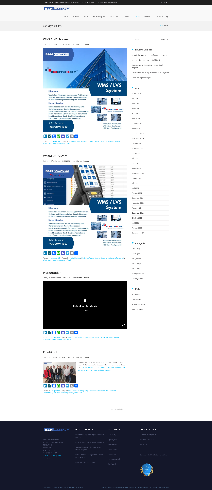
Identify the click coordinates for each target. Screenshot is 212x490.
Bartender (144, 444)
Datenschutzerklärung (144, 487)
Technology (136, 269)
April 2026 (135, 113)
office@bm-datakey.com (52, 455)
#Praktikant (85, 367)
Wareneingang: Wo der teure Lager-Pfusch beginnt (147, 66)
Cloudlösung (73, 337)
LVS (123, 141)
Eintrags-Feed (137, 299)
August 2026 (136, 93)
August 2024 (136, 178)
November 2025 (138, 138)
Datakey (97, 141)
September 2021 (138, 233)
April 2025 (135, 163)
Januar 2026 (136, 128)
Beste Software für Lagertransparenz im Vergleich (150, 73)
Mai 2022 (135, 223)
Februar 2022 (137, 228)
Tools (127, 17)
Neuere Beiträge (117, 409)
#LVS (112, 367)
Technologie (136, 264)
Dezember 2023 (138, 198)
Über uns (76, 17)
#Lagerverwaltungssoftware (101, 370)
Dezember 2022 (138, 213)
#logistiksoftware (87, 141)
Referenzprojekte (99, 17)
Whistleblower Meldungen (161, 487)
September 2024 (138, 173)
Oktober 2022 (137, 218)
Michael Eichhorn (82, 44)
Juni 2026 (135, 103)
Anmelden (136, 294)
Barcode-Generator (147, 440)
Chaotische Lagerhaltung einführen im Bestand (149, 55)
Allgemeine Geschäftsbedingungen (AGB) (115, 487)
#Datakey (106, 367)
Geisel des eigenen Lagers (141, 78)
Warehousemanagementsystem (54, 143)
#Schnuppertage (96, 367)
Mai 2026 (135, 108)
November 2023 (138, 203)
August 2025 (136, 153)
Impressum (132, 487)
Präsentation (52, 273)
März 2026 (136, 118)
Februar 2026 (137, 123)
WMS (69, 143)
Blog (138, 17)
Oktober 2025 (137, 143)
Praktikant (50, 352)
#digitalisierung (74, 141)
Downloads (114, 17)
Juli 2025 (135, 158)
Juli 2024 (135, 183)
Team (86, 17)
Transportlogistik (138, 274)
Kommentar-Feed (138, 304)
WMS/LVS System (55, 156)
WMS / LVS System (56, 39)
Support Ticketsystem (148, 435)
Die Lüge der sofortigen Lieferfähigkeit (146, 60)
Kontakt (147, 17)
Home (66, 17)
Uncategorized (137, 279)
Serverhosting (114, 337)
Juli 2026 (135, 98)
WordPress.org (137, 309)
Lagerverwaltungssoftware (111, 141)
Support (160, 17)
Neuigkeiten (55, 337)
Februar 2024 (137, 193)
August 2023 (136, 208)
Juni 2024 (135, 188)
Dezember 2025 (138, 133)
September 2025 (138, 148)
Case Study (136, 249)
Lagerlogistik (55, 141)
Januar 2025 (136, 168)
